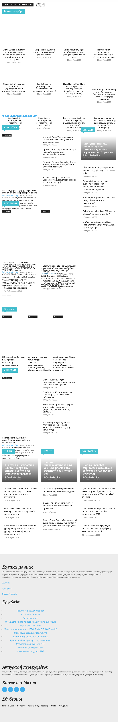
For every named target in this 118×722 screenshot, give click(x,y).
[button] (6, 711)
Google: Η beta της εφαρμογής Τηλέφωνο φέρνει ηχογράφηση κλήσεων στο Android (96, 528)
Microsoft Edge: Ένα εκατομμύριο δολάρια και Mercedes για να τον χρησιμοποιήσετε (58, 139)
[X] (16, 689)
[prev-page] (4, 297)
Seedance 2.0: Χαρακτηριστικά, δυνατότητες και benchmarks (14, 121)
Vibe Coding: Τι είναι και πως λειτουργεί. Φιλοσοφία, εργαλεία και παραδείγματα (19, 511)
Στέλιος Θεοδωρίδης (10, 195)
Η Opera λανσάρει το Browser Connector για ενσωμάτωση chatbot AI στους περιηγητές (59, 179)
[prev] (38, 4)
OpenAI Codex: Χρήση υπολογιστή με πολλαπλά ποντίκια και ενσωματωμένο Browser (59, 151)
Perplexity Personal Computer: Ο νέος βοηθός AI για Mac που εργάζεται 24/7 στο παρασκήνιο (59, 164)
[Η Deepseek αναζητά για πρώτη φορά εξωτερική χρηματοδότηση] (44, 24)
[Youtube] (22, 689)
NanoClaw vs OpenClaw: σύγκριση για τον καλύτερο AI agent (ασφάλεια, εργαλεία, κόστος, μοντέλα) (74, 89)
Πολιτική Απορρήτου (9, 594)
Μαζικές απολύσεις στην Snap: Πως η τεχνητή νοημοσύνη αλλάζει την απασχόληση (98, 225)
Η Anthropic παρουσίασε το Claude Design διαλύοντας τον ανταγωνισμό (98, 200)
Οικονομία (7, 317)
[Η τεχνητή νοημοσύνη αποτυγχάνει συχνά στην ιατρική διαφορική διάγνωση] (59, 222)
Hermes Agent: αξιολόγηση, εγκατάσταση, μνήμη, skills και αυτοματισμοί (104, 53)
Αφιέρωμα (7, 378)
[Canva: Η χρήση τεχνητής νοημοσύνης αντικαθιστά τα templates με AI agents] (20, 146)
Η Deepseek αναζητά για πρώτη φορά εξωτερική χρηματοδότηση (44, 52)
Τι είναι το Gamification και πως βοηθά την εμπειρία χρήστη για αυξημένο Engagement (19, 469)
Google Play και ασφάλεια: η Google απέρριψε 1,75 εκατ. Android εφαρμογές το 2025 (98, 511)
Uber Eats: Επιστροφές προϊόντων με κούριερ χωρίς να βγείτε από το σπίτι (74, 53)
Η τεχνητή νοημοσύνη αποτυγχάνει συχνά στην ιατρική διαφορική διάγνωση (57, 268)
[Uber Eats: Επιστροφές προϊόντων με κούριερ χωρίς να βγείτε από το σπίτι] (74, 24)
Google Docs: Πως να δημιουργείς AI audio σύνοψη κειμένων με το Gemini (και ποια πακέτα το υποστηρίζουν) (60, 523)
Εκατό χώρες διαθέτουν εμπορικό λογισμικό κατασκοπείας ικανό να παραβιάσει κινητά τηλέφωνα (14, 54)
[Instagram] (10, 689)
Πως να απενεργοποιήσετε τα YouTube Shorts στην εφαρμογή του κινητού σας (58, 468)
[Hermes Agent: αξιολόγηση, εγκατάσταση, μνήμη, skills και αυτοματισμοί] (104, 24)
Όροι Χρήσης (7, 588)
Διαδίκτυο (7, 135)
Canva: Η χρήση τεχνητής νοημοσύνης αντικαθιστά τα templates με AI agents (19, 191)
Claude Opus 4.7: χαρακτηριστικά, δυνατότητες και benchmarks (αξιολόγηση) (44, 87)
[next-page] (9, 297)
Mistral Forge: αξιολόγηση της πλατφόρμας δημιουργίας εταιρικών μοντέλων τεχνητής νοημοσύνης (104, 94)
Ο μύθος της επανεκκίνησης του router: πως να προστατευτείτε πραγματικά (58, 506)
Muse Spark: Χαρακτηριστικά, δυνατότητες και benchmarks (44, 121)
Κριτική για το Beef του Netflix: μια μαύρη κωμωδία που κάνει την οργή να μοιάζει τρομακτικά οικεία (74, 123)
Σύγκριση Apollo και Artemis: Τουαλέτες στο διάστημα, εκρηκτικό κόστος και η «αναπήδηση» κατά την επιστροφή (19, 266)
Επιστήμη (6, 211)
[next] (43, 4)
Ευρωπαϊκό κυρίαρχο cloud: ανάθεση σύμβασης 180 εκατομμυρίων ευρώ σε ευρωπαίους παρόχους (104, 123)
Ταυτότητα (6, 583)
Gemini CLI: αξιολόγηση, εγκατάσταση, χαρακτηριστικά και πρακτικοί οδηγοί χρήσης (14, 87)
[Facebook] (4, 689)
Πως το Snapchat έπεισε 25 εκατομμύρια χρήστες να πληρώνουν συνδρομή (97, 469)
